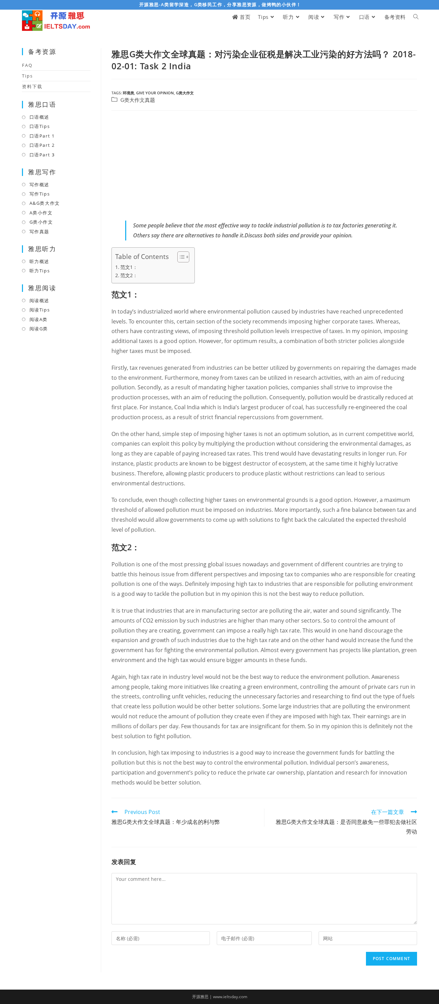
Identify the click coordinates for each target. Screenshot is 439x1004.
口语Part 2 (42, 145)
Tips (27, 76)
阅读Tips (39, 310)
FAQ (27, 65)
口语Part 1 (42, 136)
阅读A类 (38, 319)
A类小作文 (41, 213)
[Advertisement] (264, 166)
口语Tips (39, 126)
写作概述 (39, 184)
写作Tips (39, 194)
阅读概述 (39, 300)
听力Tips (39, 271)
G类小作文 (41, 222)
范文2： (129, 275)
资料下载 (32, 86)
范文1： (129, 267)
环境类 (128, 92)
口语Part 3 (42, 155)
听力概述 (39, 261)
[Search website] (416, 17)
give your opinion (155, 92)
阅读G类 (38, 329)
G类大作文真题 (137, 100)
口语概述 (39, 117)
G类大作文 (185, 92)
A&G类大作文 (44, 203)
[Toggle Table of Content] (180, 257)
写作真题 (39, 231)
